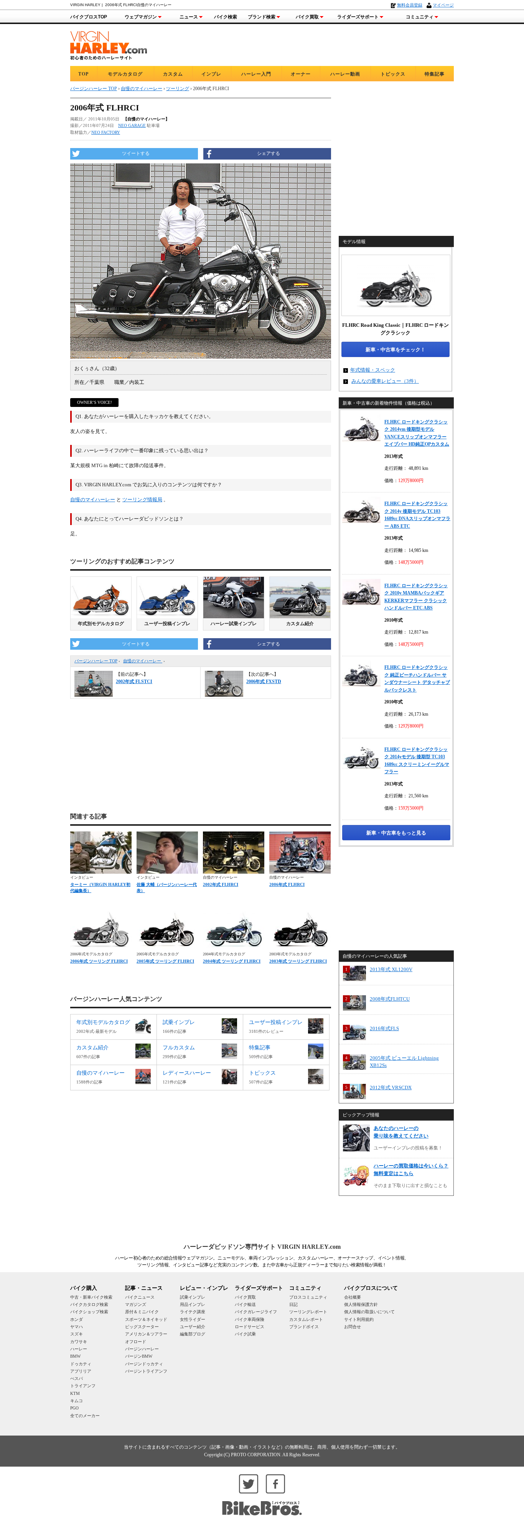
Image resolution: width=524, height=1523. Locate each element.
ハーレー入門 (256, 74)
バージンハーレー (142, 1349)
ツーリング (177, 88)
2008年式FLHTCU (390, 999)
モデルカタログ (125, 74)
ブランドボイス (304, 1326)
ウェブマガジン (141, 17)
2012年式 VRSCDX (391, 1087)
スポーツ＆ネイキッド (146, 1319)
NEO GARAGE (132, 125)
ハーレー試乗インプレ (234, 623)
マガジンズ (135, 1304)
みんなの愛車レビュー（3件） (385, 381)
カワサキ (78, 1341)
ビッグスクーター (142, 1326)
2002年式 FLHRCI (220, 884)
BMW (75, 1356)
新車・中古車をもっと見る (396, 833)
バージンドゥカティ (144, 1364)
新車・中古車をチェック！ (395, 349)
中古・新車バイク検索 (91, 1297)
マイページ (443, 5)
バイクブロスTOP (88, 17)
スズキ (76, 1334)
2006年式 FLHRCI (287, 884)
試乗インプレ (192, 1297)
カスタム (173, 74)
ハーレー (78, 1349)
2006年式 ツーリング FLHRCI (99, 961)
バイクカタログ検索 (89, 1304)
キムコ (76, 1400)
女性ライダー (192, 1319)
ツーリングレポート (308, 1311)
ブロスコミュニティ (308, 1297)
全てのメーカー (85, 1415)
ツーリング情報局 (142, 499)
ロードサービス (249, 1326)
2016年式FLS (384, 1028)
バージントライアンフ (146, 1371)
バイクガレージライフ (256, 1311)
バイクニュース (140, 1297)
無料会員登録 (409, 5)
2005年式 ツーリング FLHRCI (165, 961)
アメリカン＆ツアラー (146, 1334)
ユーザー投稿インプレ (167, 623)
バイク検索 (225, 17)
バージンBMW (138, 1356)
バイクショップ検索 (89, 1311)
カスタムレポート (306, 1319)
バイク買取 (307, 17)
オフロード (135, 1341)
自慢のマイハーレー (92, 499)
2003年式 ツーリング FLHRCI (298, 961)
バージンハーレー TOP (95, 661)
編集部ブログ (192, 1334)
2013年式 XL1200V (391, 969)
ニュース (189, 17)
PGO (74, 1408)
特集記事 (435, 74)
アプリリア (80, 1371)
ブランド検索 (261, 17)
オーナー (301, 74)
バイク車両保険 (249, 1319)
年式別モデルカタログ (101, 623)
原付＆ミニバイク (142, 1311)
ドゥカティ (80, 1364)
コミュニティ (419, 17)
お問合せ (352, 1326)
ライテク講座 (192, 1311)
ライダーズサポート (358, 17)
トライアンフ (83, 1385)
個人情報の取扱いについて (369, 1311)
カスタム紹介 (300, 623)
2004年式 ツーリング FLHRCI (231, 961)
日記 (293, 1304)
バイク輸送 (245, 1304)
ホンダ (76, 1319)
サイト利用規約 (359, 1319)
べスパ (76, 1378)
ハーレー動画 (345, 74)
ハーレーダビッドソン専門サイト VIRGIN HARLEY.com (262, 1246)
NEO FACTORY (105, 132)
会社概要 (352, 1297)
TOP (83, 74)
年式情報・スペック (372, 370)
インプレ (211, 74)
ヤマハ (76, 1326)
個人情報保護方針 (361, 1304)
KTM (75, 1393)
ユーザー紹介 (192, 1326)
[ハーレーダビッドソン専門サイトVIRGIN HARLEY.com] (108, 44)
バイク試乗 (245, 1334)
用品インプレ (192, 1304)
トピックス (393, 74)
